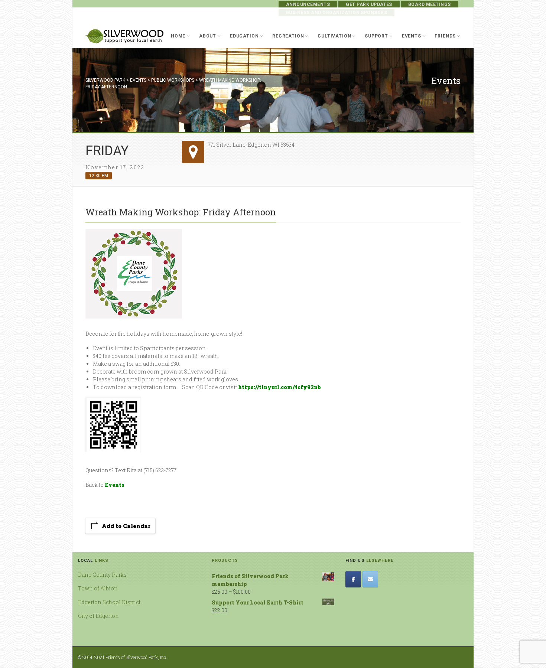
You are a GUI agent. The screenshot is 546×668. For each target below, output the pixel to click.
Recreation (288, 36)
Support (376, 36)
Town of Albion (98, 588)
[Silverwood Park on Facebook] (353, 579)
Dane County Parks (102, 574)
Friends (445, 36)
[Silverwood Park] (124, 36)
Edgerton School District (109, 602)
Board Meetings (429, 4)
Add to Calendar (126, 525)
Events (411, 36)
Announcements (308, 4)
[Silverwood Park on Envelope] (370, 579)
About (207, 36)
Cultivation (334, 36)
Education (244, 36)
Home (178, 36)
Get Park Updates (369, 4)
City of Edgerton (98, 615)
